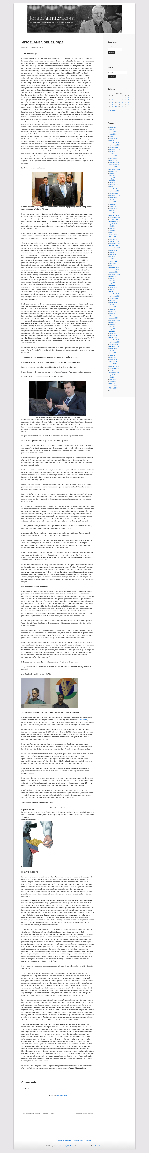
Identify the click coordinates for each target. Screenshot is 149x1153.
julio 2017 (112, 129)
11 (128, 99)
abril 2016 (112, 154)
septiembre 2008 (114, 346)
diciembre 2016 (114, 143)
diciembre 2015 (114, 162)
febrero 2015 (113, 184)
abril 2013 (112, 232)
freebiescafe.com (98, 1146)
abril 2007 (112, 383)
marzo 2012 (113, 261)
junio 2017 (112, 132)
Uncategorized (61, 1095)
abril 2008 (112, 357)
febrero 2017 (113, 140)
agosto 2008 (113, 348)
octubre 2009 (113, 318)
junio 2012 (112, 254)
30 (122, 106)
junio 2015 (112, 175)
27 (112, 106)
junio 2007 (112, 379)
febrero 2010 (113, 316)
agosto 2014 (113, 197)
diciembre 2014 (114, 189)
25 (128, 104)
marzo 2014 (113, 208)
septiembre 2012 (114, 248)
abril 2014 (112, 206)
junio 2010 (112, 307)
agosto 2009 (113, 322)
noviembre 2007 (114, 368)
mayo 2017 (112, 134)
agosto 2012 (113, 250)
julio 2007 (112, 377)
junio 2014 (112, 202)
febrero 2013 (113, 237)
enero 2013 (113, 239)
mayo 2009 (112, 329)
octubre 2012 (113, 245)
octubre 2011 (113, 272)
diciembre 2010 (114, 294)
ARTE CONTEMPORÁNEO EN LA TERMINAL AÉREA (38, 1114)
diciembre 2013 (114, 215)
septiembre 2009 (114, 320)
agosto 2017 (113, 127)
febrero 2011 (113, 289)
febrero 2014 (113, 211)
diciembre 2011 (114, 267)
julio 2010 (112, 305)
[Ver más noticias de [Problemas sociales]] (49, 707)
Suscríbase (89, 1140)
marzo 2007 (113, 386)
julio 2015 (112, 173)
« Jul (109, 110)
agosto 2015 (113, 171)
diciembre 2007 (114, 366)
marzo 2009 (113, 333)
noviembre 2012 (114, 243)
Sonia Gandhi (82, 720)
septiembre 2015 (114, 169)
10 (125, 99)
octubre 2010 (113, 298)
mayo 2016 (112, 151)
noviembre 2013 (114, 217)
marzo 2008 (113, 359)
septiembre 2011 (114, 274)
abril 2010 (112, 311)
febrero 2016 (113, 158)
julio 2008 (112, 351)
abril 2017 (112, 136)
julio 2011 (112, 278)
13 (112, 102)
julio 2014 (112, 200)
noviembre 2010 (114, 296)
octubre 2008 (113, 344)
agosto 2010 (113, 302)
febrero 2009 (113, 335)
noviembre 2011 (114, 270)
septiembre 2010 (114, 300)
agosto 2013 (113, 224)
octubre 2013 (113, 219)
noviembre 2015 (114, 165)
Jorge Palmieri (39, 47)
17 (125, 102)
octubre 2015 (113, 167)
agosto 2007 (113, 375)
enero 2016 (113, 160)
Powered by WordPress (67, 1146)
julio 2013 (112, 226)
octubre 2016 (113, 147)
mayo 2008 (112, 355)
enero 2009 (113, 337)
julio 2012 (112, 252)
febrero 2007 (113, 388)
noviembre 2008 (114, 342)
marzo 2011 (113, 287)
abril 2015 (112, 180)
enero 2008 (113, 364)
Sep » (114, 110)
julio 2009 (112, 324)
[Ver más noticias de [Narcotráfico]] (38, 866)
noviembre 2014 (114, 191)
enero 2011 (112, 291)
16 (122, 102)
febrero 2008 (113, 362)
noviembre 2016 (114, 145)
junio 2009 (112, 327)
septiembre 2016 (114, 149)
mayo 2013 (112, 230)
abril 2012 (112, 259)
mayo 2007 (112, 381)
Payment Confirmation (64, 1140)
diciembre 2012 (114, 241)
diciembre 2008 (114, 340)
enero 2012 (113, 265)
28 (116, 106)
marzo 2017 (113, 138)
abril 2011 (112, 285)
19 (109, 104)
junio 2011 (112, 281)
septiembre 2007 (114, 372)
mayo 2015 (112, 178)
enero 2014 (113, 213)
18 (128, 102)
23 (122, 104)
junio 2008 (112, 353)
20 (112, 104)
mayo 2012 (112, 256)
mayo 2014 (112, 204)
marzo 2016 (113, 156)
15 (119, 102)
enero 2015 (113, 186)
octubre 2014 (113, 193)
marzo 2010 (113, 313)
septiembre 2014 (114, 195)
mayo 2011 (112, 283)
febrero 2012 (113, 263)
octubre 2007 (113, 370)
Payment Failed (78, 1140)
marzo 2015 (113, 182)
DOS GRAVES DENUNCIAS (84, 1114)
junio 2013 (112, 228)
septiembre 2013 (114, 221)
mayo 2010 (112, 309)
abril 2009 (112, 331)
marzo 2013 (113, 235)
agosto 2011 (113, 276)
